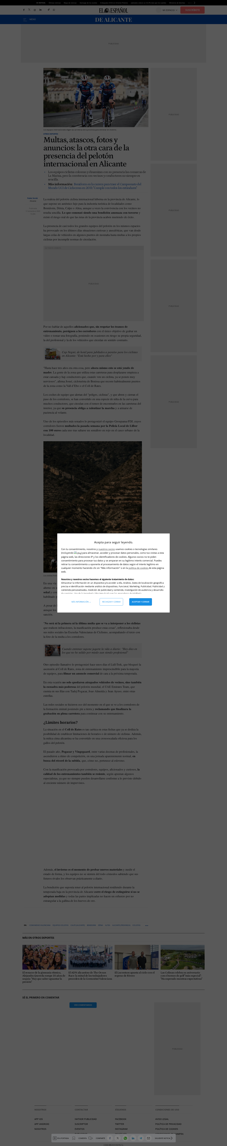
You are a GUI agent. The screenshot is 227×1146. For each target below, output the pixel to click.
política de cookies (138, 567)
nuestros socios (106, 549)
